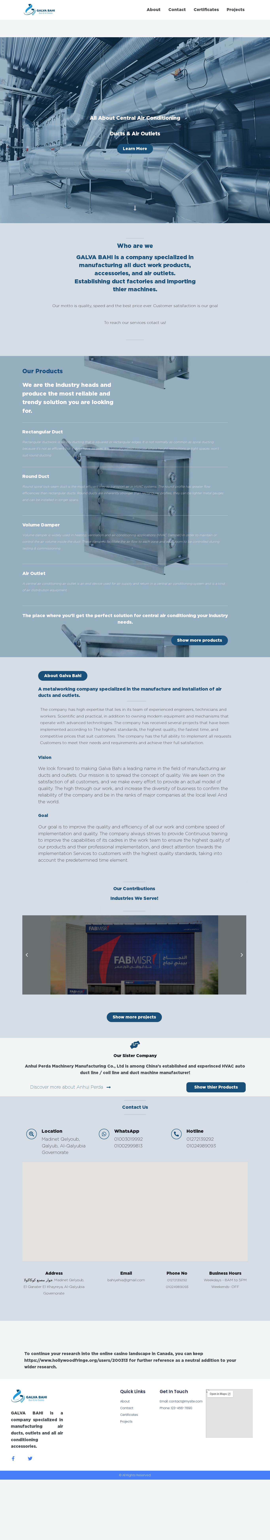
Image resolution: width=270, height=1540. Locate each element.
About (153, 10)
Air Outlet (33, 573)
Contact (177, 10)
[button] (62, 676)
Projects (236, 10)
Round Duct (35, 476)
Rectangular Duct (42, 432)
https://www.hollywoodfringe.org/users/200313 (76, 1360)
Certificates (206, 10)
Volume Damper (41, 525)
